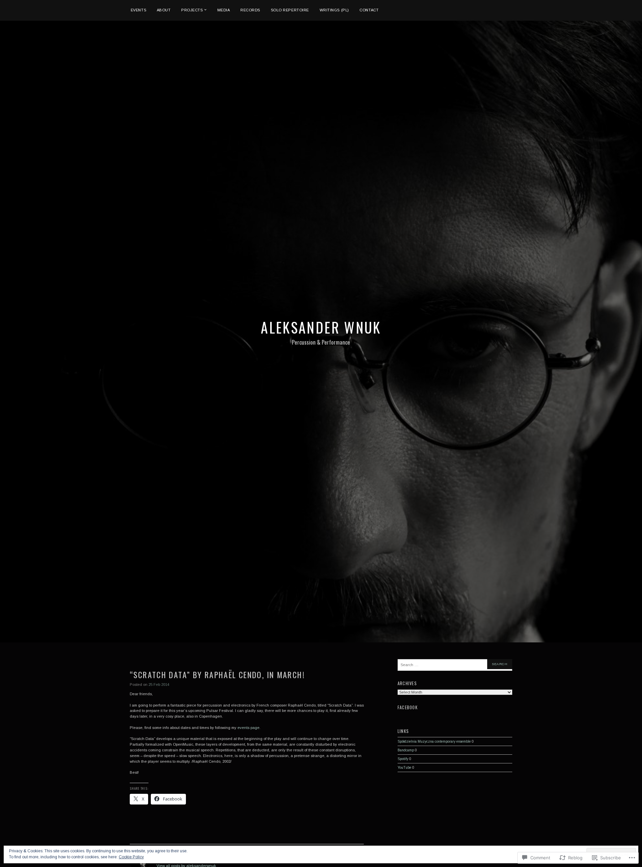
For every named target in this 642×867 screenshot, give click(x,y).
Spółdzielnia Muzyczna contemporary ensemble (434, 741)
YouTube (404, 767)
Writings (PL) (334, 10)
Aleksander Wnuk (321, 327)
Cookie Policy (131, 857)
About (164, 10)
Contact (369, 10)
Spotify (403, 759)
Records (250, 10)
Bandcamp (406, 750)
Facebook (408, 707)
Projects (192, 10)
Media (223, 10)
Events (138, 10)
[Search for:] (455, 665)
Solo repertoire (290, 10)
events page (248, 728)
